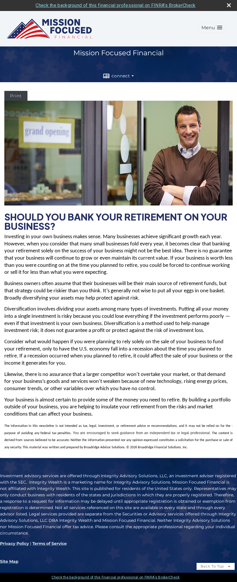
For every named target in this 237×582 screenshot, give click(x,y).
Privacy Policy (14, 543)
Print (16, 95)
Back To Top (213, 566)
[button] (211, 28)
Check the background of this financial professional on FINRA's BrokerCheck (115, 5)
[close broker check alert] (229, 5)
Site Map (9, 561)
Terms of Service (49, 543)
